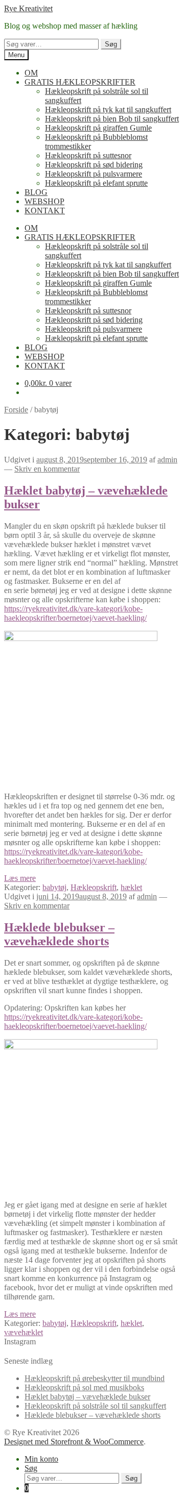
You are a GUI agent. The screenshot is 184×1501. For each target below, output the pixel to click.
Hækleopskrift (94, 887)
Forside (16, 409)
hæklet (131, 887)
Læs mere (20, 878)
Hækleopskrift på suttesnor (88, 155)
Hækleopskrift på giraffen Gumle (98, 128)
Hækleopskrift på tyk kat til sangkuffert (108, 109)
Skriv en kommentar (47, 468)
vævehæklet (23, 1332)
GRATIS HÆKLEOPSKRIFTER (80, 82)
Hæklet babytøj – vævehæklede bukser (87, 1396)
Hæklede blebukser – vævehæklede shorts (59, 934)
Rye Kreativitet (28, 8)
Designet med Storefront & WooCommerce (74, 1441)
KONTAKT (45, 210)
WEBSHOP (44, 201)
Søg (111, 44)
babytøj (54, 887)
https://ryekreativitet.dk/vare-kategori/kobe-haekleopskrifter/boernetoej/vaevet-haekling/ (75, 613)
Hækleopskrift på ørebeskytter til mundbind (95, 1378)
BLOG (36, 192)
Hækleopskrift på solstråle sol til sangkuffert (95, 1405)
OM (31, 72)
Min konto (41, 1459)
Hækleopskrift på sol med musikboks (84, 1387)
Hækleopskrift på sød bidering (94, 164)
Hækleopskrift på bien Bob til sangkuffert (112, 118)
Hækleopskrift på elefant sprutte (96, 183)
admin (167, 459)
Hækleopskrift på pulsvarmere (93, 173)
